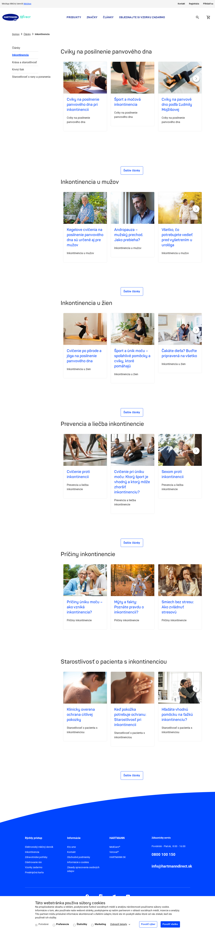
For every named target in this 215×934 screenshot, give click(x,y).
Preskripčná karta (34, 872)
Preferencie (62, 924)
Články (108, 17)
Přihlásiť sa (208, 4)
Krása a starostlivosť (24, 62)
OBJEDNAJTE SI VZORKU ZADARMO (142, 17)
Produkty (74, 17)
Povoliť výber (148, 924)
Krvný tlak (18, 69)
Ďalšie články (132, 170)
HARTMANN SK (117, 857)
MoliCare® (114, 847)
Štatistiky (82, 924)
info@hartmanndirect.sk (172, 866)
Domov (16, 34)
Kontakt (181, 4)
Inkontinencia (20, 55)
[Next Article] (196, 78)
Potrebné (44, 924)
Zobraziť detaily (118, 924)
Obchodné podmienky (78, 857)
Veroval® (114, 852)
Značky (92, 17)
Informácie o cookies (78, 862)
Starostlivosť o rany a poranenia (25, 76)
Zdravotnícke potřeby (36, 857)
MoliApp (27, 4)
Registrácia (194, 4)
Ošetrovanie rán (33, 862)
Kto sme (71, 847)
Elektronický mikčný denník (39, 847)
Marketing (100, 924)
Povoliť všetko (170, 924)
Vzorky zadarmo (33, 867)
